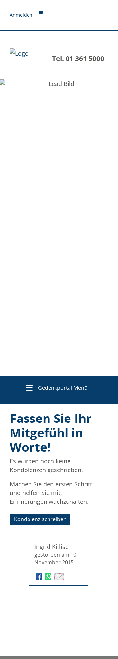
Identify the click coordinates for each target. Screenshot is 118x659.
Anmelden (21, 15)
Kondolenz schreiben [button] (40, 519)
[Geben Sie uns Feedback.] (41, 15)
